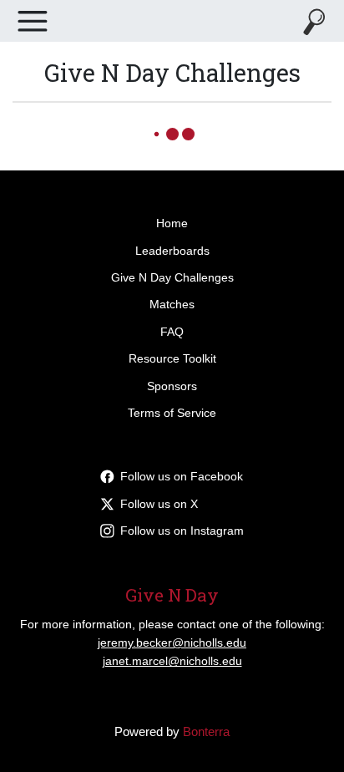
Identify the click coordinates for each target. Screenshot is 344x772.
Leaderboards (172, 250)
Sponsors (172, 386)
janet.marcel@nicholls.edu (172, 661)
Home (172, 223)
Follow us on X (159, 503)
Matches (172, 304)
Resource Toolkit (172, 358)
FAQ (172, 331)
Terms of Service (172, 412)
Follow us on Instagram (182, 530)
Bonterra (206, 731)
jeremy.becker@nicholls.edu (172, 642)
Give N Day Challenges (172, 277)
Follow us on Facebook (181, 476)
